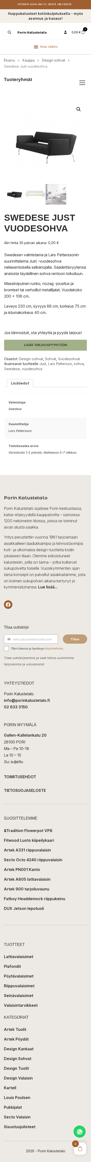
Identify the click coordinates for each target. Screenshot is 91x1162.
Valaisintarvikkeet (21, 1005)
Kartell (10, 1087)
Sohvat (50, 359)
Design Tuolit (16, 1068)
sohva (79, 364)
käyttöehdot (54, 648)
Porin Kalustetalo (32, 32)
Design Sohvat (17, 1058)
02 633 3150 (16, 707)
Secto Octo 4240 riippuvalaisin (33, 859)
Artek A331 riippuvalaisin (27, 850)
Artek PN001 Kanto (22, 869)
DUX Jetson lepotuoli (24, 908)
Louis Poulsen (17, 1097)
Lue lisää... (48, 587)
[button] (78, 109)
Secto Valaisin (17, 1117)
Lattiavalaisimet (18, 956)
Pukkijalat (13, 1107)
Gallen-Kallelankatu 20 (25, 735)
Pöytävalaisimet (18, 976)
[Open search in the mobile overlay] (9, 32)
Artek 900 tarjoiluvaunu (26, 889)
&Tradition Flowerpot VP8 (28, 830)
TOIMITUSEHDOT (20, 776)
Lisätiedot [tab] (20, 383)
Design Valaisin (18, 1078)
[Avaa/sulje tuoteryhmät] (82, 83)
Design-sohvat (53, 60)
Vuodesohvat (69, 359)
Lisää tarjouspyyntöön (45, 345)
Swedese (12, 369)
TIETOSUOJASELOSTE (25, 790)
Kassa (33, 4)
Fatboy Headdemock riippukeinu (34, 898)
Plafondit (12, 966)
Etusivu (9, 60)
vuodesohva (32, 369)
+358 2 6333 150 (64, 4)
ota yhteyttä (41, 332)
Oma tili (42, 4)
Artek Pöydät (16, 1039)
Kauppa (28, 60)
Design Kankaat (18, 1048)
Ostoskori (23, 4)
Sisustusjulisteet (19, 1126)
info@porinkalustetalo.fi (27, 700)
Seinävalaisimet (18, 995)
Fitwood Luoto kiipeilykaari (29, 840)
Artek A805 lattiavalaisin (27, 879)
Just (42, 364)
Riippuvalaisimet (19, 985)
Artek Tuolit (15, 1029)
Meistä (52, 4)
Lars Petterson (60, 364)
